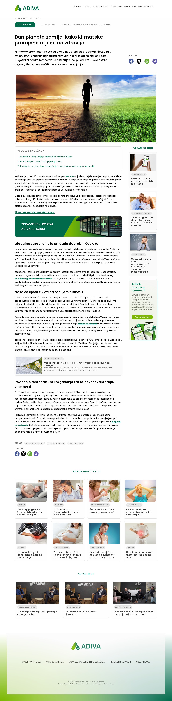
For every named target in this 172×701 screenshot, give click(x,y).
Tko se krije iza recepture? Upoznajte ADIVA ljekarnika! (37, 611)
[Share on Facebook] (131, 61)
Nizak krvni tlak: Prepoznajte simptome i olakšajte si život (66, 510)
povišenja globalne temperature (33, 278)
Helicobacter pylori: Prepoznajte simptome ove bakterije (29, 553)
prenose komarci (87, 323)
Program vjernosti (142, 7)
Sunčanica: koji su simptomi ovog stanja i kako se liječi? (138, 510)
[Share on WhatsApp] (146, 61)
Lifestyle (117, 7)
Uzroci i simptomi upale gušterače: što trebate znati (139, 553)
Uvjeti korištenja (31, 661)
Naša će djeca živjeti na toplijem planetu (41, 161)
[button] (156, 7)
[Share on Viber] (154, 61)
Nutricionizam (103, 7)
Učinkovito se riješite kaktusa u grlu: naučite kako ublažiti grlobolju (102, 553)
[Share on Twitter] (139, 61)
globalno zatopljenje (34, 443)
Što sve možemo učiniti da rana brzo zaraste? (102, 509)
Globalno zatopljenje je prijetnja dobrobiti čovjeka (46, 156)
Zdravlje (78, 7)
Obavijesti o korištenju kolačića (87, 661)
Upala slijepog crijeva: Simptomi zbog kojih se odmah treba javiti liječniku (29, 510)
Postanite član (142, 317)
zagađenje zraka (76, 443)
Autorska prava (55, 661)
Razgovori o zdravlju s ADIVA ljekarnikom (81, 611)
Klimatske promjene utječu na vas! (35, 212)
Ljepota (89, 7)
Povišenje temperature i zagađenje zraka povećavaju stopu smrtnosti (57, 166)
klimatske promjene (56, 443)
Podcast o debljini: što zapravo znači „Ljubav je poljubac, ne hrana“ (134, 611)
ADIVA (127, 7)
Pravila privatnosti (120, 661)
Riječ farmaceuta (32, 18)
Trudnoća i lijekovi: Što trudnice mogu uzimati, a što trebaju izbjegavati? (67, 553)
